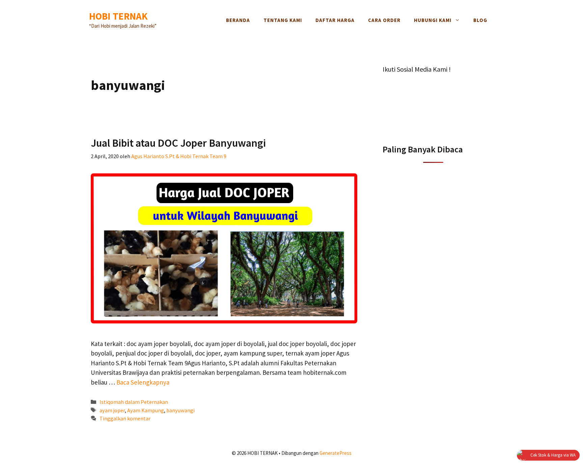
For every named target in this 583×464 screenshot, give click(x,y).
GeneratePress (336, 453)
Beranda (238, 20)
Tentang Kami (282, 20)
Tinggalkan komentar (125, 418)
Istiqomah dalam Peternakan (134, 401)
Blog (480, 20)
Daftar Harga (335, 20)
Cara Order (384, 20)
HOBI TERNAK (118, 16)
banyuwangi (180, 410)
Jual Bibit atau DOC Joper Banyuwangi (178, 143)
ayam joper (112, 410)
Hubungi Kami (432, 20)
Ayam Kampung (145, 410)
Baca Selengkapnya (142, 382)
